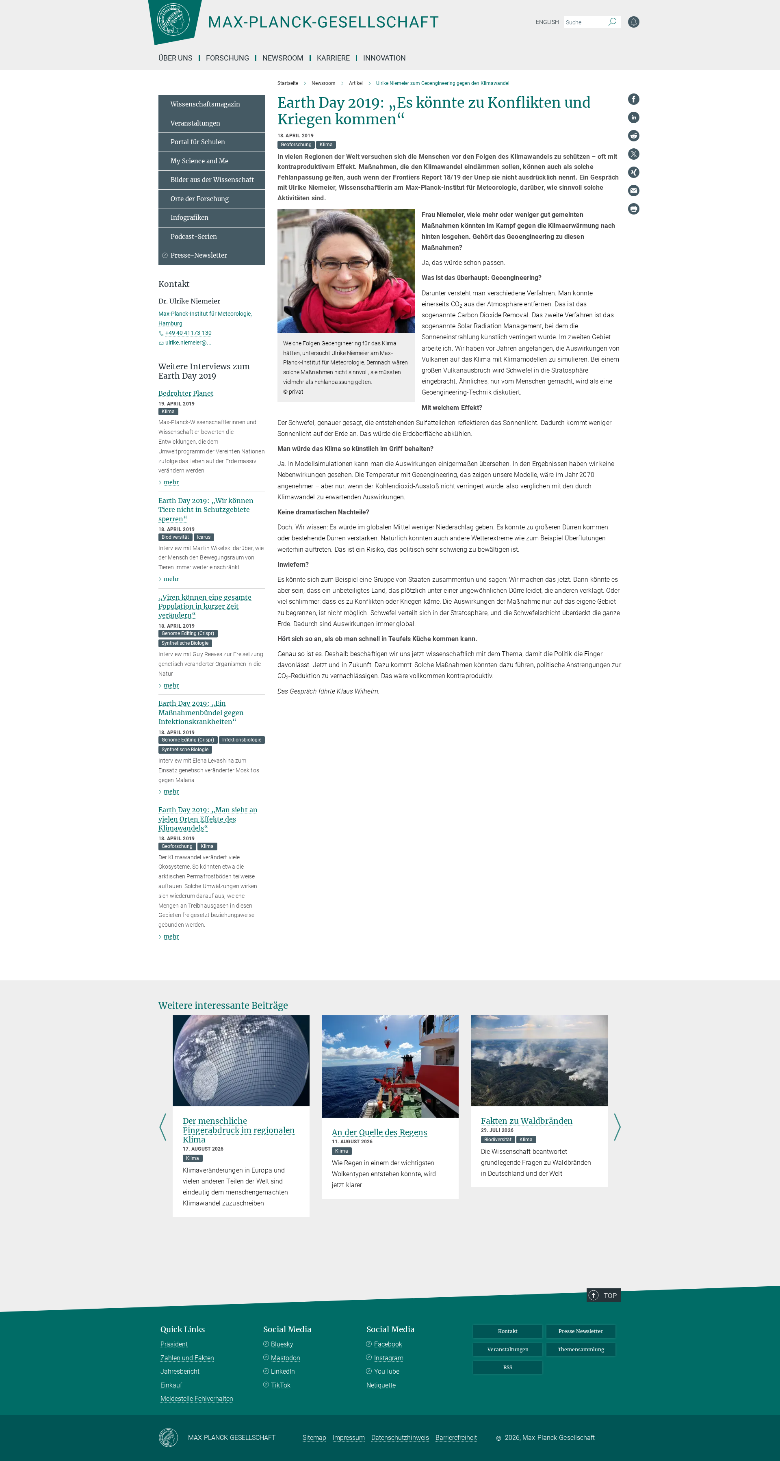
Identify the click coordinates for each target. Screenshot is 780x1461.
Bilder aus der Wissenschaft (212, 180)
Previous (162, 1128)
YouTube (386, 1371)
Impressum (349, 1437)
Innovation (384, 58)
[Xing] (634, 172)
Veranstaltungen (195, 123)
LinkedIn (283, 1371)
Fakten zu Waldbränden (527, 1121)
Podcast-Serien (194, 237)
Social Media (287, 1329)
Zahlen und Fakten (187, 1358)
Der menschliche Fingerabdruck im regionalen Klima (239, 1130)
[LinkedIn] (634, 117)
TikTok (280, 1385)
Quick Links (182, 1329)
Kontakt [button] (174, 284)
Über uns (175, 58)
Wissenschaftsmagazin (205, 104)
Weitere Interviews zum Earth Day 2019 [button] (204, 371)
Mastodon (285, 1358)
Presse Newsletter (581, 1331)
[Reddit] (634, 136)
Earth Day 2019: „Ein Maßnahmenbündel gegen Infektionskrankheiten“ (201, 712)
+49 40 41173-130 (188, 332)
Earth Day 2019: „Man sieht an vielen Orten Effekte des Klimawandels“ (208, 819)
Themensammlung (581, 1349)
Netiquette (381, 1385)
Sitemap (314, 1437)
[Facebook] (634, 99)
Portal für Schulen (198, 142)
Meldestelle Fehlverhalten (196, 1398)
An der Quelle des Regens (379, 1132)
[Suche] (612, 22)
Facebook (388, 1344)
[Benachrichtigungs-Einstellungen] (633, 22)
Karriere (333, 58)
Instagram (388, 1358)
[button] (408, 327)
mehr (171, 482)
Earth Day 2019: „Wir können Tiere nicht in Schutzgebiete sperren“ (206, 509)
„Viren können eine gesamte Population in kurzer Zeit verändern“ (204, 606)
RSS (507, 1367)
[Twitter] (634, 154)
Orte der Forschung (200, 199)
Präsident (174, 1344)
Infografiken (189, 217)
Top (610, 1296)
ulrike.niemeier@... (188, 342)
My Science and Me (199, 161)
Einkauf (171, 1385)
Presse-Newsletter (199, 255)
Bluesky (282, 1344)
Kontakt (508, 1331)
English (547, 22)
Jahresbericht (179, 1371)
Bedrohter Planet (186, 393)
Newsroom (282, 58)
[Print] (634, 209)
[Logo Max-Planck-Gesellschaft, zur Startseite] (293, 28)
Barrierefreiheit (456, 1437)
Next (617, 1128)
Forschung (227, 58)
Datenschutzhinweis (400, 1437)
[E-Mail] (634, 190)
